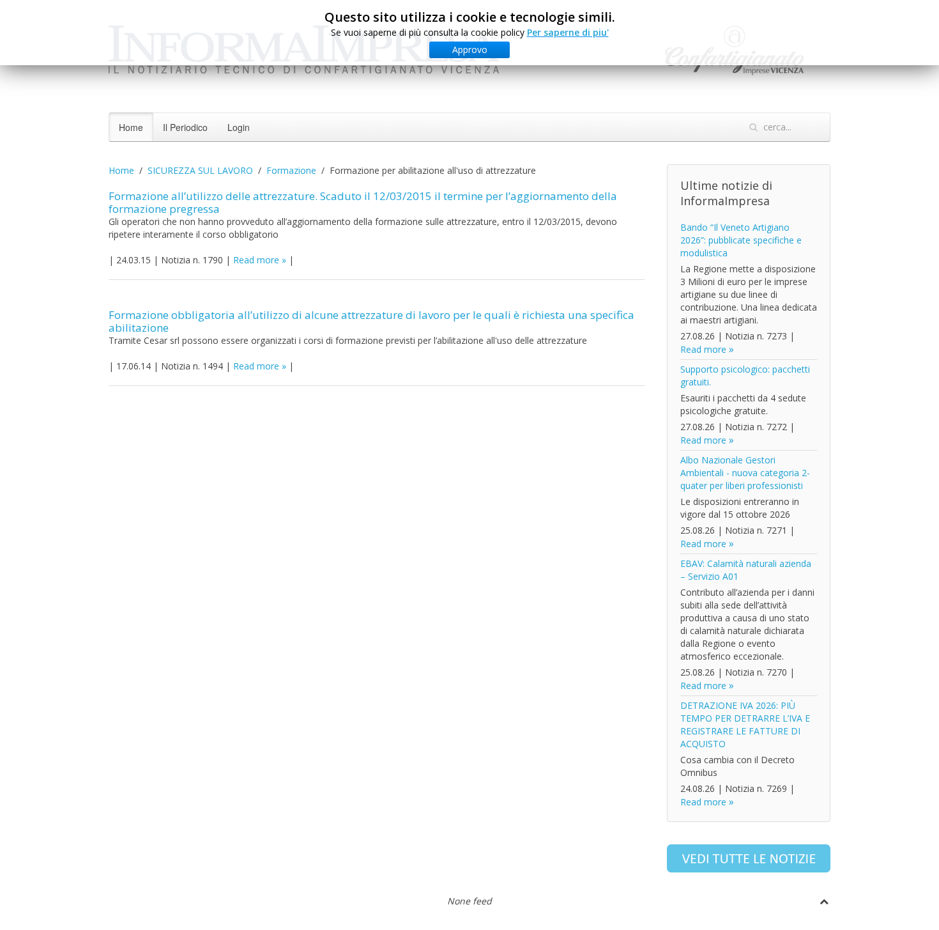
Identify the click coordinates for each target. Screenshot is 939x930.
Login (238, 127)
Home (131, 127)
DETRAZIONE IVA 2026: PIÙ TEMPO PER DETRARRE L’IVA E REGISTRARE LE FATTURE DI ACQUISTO (745, 724)
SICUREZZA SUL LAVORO (200, 170)
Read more (256, 260)
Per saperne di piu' (568, 32)
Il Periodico (185, 127)
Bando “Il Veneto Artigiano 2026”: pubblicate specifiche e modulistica (741, 240)
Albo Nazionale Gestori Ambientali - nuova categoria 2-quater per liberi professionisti (745, 473)
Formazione (291, 170)
